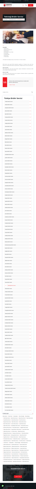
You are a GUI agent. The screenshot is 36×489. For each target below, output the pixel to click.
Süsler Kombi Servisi (15, 457)
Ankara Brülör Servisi (8, 120)
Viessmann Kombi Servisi (8, 461)
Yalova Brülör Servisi (8, 341)
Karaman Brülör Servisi (9, 319)
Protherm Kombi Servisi (24, 455)
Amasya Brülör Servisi (9, 117)
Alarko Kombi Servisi (7, 444)
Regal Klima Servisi (7, 435)
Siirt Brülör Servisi (8, 276)
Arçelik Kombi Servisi (15, 444)
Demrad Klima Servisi (24, 425)
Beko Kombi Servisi (23, 446)
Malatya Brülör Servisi (9, 238)
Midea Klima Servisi (21, 431)
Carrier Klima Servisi (14, 423)
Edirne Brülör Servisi (8, 170)
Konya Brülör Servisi (8, 232)
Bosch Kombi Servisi (7, 448)
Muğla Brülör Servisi (8, 251)
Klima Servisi (5, 416)
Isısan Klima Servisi (25, 429)
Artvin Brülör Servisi (8, 126)
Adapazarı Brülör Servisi (9, 357)
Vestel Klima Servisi (15, 440)
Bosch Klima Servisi (7, 423)
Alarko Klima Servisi (14, 418)
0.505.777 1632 (26, 0)
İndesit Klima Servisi (7, 431)
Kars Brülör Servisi (8, 213)
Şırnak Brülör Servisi (8, 329)
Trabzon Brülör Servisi (9, 291)
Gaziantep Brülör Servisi (9, 185)
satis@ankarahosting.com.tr (8, 2)
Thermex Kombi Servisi (17, 459)
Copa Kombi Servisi (23, 448)
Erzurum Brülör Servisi (9, 179)
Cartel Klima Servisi (22, 423)
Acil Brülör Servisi (8, 372)
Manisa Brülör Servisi (8, 241)
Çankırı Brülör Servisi (8, 157)
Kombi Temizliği (17, 442)
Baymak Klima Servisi (7, 421)
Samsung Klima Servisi (15, 435)
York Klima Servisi (22, 440)
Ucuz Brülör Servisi (8, 382)
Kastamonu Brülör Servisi (9, 216)
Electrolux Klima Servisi (7, 427)
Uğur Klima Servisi (24, 438)
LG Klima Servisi (14, 431)
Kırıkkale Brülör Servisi (9, 322)
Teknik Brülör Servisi (8, 400)
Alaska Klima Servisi (22, 418)
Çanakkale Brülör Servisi (9, 154)
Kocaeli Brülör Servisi (9, 229)
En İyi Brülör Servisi (8, 407)
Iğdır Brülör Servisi (8, 338)
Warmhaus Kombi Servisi (17, 461)
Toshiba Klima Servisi (16, 438)
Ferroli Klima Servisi (16, 427)
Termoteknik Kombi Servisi (8, 459)
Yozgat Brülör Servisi (8, 307)
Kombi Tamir (6, 442)
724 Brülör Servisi (8, 375)
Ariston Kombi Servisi (23, 444)
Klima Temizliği (21, 416)
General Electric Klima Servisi (16, 429)
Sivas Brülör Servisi (8, 282)
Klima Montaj (27, 416)
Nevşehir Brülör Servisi (9, 257)
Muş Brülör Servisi (8, 254)
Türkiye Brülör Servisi (12, 19)
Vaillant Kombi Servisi (25, 459)
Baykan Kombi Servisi (7, 446)
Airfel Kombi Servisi (24, 442)
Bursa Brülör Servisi (8, 151)
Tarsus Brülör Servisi (8, 363)
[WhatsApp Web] (2, 486)
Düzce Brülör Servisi (8, 354)
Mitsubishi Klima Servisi (8, 433)
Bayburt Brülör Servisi (9, 316)
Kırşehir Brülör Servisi (9, 226)
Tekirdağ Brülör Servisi (12, 285)
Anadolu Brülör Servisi (9, 369)
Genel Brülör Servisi (8, 394)
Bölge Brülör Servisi (8, 391)
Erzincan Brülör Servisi (9, 176)
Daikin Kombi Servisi (7, 450)
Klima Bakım (15, 416)
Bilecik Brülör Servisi (8, 135)
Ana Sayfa (5, 19)
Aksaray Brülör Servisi (9, 313)
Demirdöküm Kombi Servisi (24, 450)
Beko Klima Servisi (15, 421)
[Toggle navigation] (23, 5)
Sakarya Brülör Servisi (9, 269)
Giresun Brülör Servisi (9, 188)
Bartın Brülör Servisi (8, 332)
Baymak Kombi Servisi (15, 446)
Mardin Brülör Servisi (8, 248)
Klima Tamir (10, 416)
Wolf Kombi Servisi (25, 461)
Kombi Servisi (28, 440)
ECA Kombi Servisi (24, 452)
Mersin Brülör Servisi (8, 204)
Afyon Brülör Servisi (8, 110)
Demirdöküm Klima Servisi (15, 425)
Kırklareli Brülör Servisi (9, 223)
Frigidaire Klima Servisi (24, 427)
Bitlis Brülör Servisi (8, 142)
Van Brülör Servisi (8, 304)
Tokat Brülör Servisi (8, 288)
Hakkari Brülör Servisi (9, 195)
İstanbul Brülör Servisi (9, 207)
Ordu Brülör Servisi (8, 263)
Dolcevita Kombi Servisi (16, 452)
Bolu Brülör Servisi (8, 145)
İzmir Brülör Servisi (8, 210)
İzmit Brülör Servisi (8, 360)
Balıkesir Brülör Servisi (9, 132)
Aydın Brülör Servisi (8, 129)
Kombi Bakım (11, 442)
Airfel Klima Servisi (7, 418)
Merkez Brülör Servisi (9, 397)
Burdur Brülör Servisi (8, 148)
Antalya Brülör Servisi (9, 123)
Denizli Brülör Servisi (8, 163)
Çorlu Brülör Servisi (8, 366)
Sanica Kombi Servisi (7, 457)
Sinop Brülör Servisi (8, 279)
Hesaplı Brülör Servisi (9, 385)
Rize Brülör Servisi (8, 266)
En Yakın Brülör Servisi (9, 410)
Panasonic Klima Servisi (17, 433)
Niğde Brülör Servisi (8, 260)
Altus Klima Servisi (30, 418)
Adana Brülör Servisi (8, 104)
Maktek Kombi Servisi (15, 455)
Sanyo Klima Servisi (23, 435)
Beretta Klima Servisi (22, 421)
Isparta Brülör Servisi (8, 201)
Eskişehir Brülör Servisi (9, 182)
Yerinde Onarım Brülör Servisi (10, 388)
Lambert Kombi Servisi (7, 455)
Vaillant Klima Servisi (7, 440)
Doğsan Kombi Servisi (7, 452)
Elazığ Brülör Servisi (8, 173)
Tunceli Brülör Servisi (8, 294)
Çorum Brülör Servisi (8, 160)
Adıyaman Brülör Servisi (9, 107)
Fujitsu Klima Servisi (7, 429)
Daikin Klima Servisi (7, 425)
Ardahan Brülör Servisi (9, 335)
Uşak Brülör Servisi (8, 301)
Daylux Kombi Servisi (15, 450)
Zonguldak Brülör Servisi (9, 310)
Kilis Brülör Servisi (8, 347)
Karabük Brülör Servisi (9, 344)
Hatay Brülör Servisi (8, 198)
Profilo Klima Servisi (25, 433)
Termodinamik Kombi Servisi (24, 457)
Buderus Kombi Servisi (15, 448)
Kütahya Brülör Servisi (9, 235)
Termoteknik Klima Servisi (8, 438)
